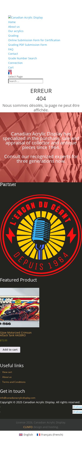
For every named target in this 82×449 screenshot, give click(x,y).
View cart (7, 372)
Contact (13, 54)
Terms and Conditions (14, 382)
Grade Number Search (22, 58)
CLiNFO (28, 427)
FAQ (10, 49)
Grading (13, 35)
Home (12, 22)
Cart (11, 67)
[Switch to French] (41, 73)
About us (14, 26)
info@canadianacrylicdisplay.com (17, 397)
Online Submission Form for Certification (34, 40)
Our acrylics (15, 31)
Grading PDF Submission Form (27, 45)
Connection (15, 63)
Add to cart (10, 349)
